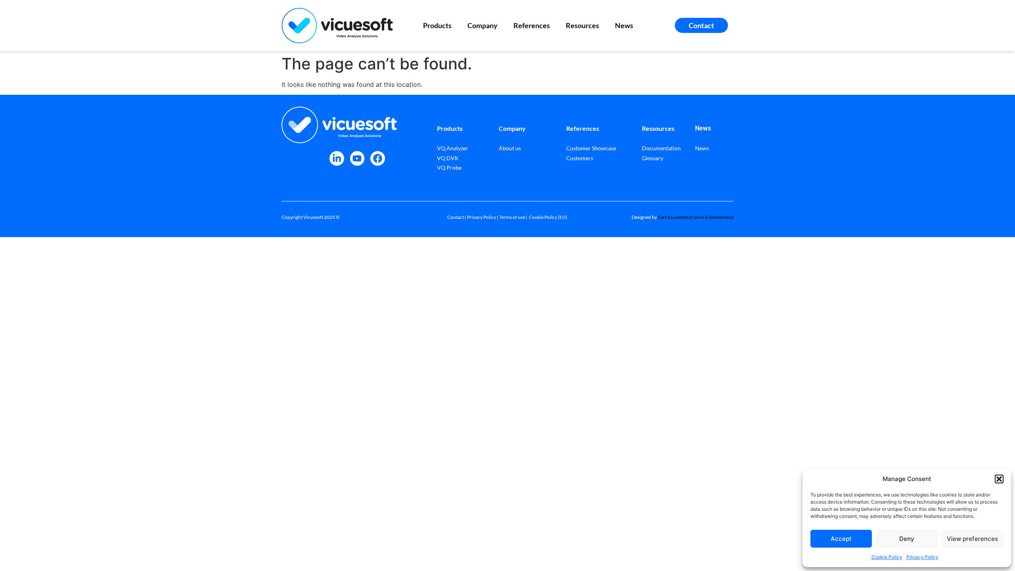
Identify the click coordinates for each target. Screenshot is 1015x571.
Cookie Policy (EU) (548, 217)
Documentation (661, 148)
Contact (455, 217)
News (624, 25)
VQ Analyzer (452, 148)
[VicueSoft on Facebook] (377, 158)
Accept (841, 538)
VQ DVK (448, 158)
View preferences (972, 538)
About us (510, 148)
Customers (579, 158)
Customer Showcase (591, 148)
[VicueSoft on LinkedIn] (336, 158)
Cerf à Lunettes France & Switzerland (695, 217)
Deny (906, 538)
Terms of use (512, 217)
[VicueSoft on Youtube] (357, 158)
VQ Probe (449, 167)
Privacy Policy (922, 557)
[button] (999, 479)
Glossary (652, 158)
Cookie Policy (886, 557)
